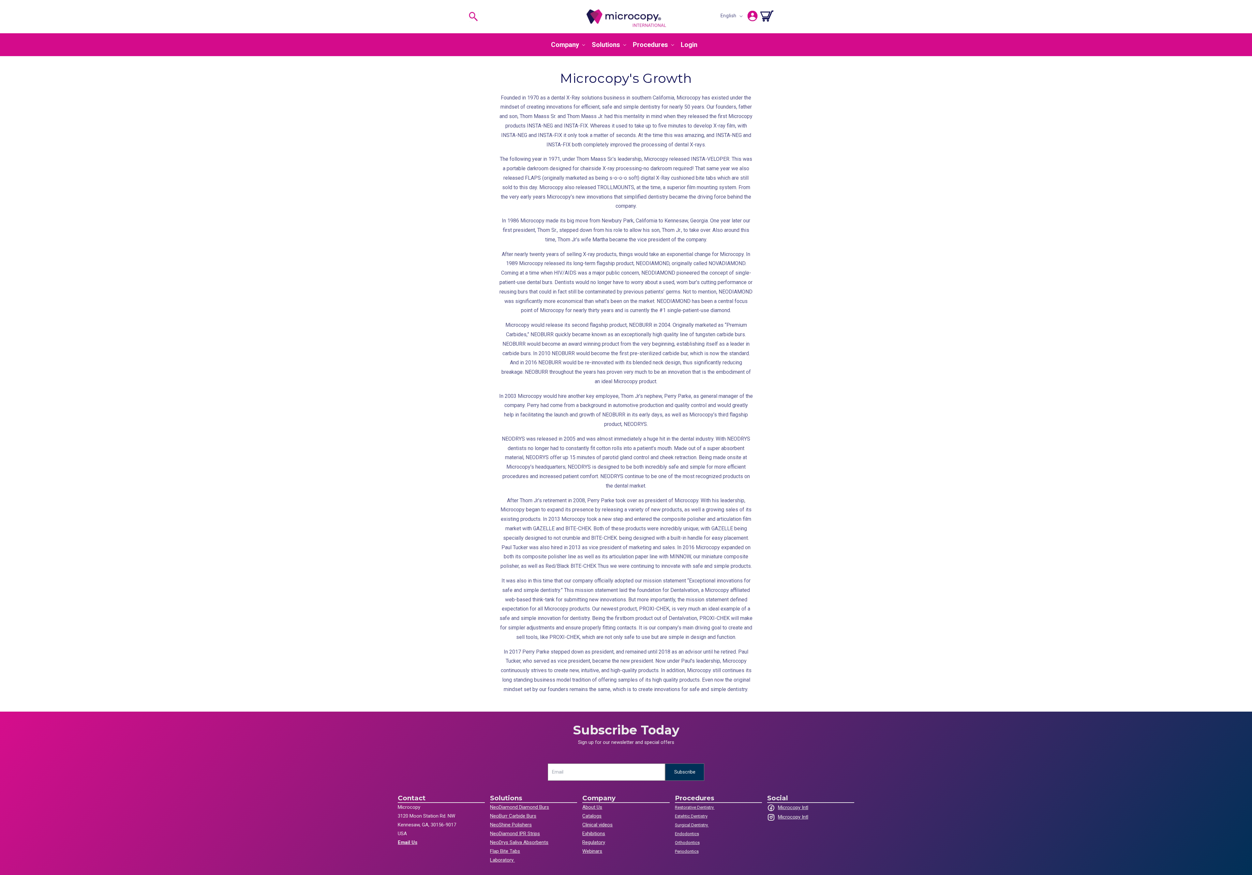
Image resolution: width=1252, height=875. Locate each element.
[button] (473, 16)
